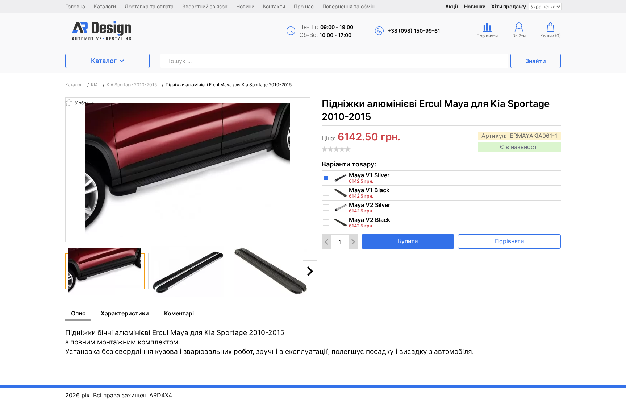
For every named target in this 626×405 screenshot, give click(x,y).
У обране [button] (84, 103)
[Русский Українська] (545, 6)
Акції (451, 6)
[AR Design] (125, 30)
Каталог (104, 61)
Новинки (474, 6)
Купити (408, 241)
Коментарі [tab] (179, 313)
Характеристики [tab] (125, 313)
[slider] (336, 149)
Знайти (535, 61)
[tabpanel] (313, 339)
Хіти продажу (508, 6)
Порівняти (509, 241)
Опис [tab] (78, 313)
